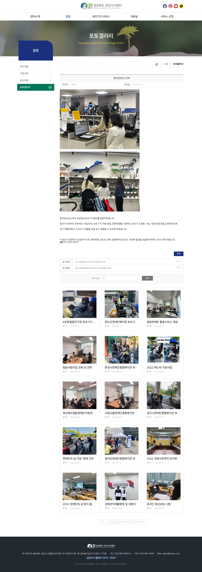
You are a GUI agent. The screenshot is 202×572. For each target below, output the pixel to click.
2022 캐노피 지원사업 (159, 367)
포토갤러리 (25, 87)
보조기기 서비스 (101, 16)
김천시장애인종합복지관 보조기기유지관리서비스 (93, 268)
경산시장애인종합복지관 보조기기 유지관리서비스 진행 (164, 413)
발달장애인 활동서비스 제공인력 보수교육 (164, 321)
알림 (68, 16)
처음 (100, 521)
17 (143, 522)
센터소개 (35, 16)
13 (122, 522)
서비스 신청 (167, 16)
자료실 (134, 16)
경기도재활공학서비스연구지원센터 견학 (90, 262)
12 (117, 522)
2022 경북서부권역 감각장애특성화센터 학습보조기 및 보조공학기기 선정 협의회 (164, 458)
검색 (147, 278)
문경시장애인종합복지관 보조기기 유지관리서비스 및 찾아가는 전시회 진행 (122, 367)
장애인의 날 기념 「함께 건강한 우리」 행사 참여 (79, 458)
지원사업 (24, 73)
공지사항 (24, 66)
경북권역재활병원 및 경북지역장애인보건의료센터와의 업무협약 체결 (122, 504)
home (158, 64)
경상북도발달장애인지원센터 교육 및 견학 (79, 413)
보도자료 (24, 80)
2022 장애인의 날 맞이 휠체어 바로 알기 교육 (79, 504)
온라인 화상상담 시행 (158, 504)
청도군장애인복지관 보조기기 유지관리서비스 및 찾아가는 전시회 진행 (122, 321)
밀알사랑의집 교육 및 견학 (77, 367)
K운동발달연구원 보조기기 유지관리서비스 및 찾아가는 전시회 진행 (79, 321)
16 (138, 522)
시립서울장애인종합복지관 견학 (122, 413)
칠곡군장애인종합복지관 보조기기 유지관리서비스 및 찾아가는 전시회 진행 (122, 458)
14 (127, 522)
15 (133, 522)
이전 (105, 522)
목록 (179, 253)
